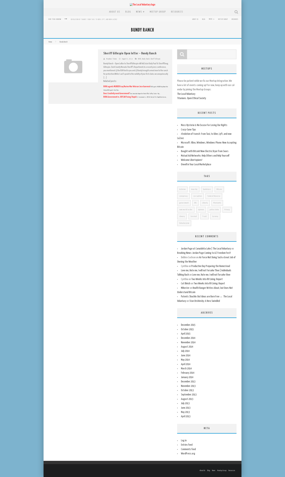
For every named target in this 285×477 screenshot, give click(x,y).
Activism (182, 189)
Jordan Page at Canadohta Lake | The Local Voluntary (206, 248)
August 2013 (187, 399)
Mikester (185, 288)
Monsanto (217, 203)
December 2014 (188, 338)
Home (50, 42)
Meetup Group (158, 12)
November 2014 (188, 342)
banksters (207, 189)
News (139, 12)
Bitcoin (219, 189)
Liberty (205, 203)
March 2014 (186, 368)
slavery (182, 216)
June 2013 (185, 407)
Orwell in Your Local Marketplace (196, 164)
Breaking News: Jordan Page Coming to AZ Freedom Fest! (204, 253)
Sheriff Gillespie (155, 59)
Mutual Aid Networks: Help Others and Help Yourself (205, 155)
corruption (197, 196)
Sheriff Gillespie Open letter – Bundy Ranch (130, 53)
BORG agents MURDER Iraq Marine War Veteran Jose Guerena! (127, 87)
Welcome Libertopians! (191, 160)
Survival (193, 216)
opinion (201, 210)
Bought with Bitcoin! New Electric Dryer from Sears (204, 151)
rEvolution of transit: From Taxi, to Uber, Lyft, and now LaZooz (94, 19)
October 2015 (187, 329)
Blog (128, 12)
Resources (177, 12)
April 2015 (185, 333)
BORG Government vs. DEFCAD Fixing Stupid (120, 97)
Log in (184, 440)
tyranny (215, 216)
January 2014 (187, 377)
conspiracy (183, 196)
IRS (195, 203)
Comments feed (188, 449)
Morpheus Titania (111, 59)
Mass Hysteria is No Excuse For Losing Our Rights (204, 125)
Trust (204, 216)
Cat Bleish (185, 283)
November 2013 (188, 386)
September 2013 (188, 394)
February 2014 (187, 372)
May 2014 (185, 359)
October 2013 (187, 390)
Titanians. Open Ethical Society (191, 98)
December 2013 (188, 381)
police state (214, 210)
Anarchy (194, 189)
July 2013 (185, 403)
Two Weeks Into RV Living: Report (207, 279)
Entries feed (186, 444)
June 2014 (185, 355)
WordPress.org (188, 453)
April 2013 (185, 416)
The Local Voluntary (186, 94)
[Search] (236, 12)
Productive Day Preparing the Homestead (210, 266)
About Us (114, 12)
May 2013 (185, 412)
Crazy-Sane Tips (188, 129)
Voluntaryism (184, 223)
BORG (139, 59)
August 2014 (187, 346)
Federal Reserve (213, 196)
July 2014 (185, 351)
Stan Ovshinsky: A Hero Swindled (204, 301)
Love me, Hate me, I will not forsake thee (211, 274)
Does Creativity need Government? (116, 93)
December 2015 (188, 325)
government (184, 203)
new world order (185, 210)
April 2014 (185, 364)
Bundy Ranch (146, 59)
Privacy (227, 210)
